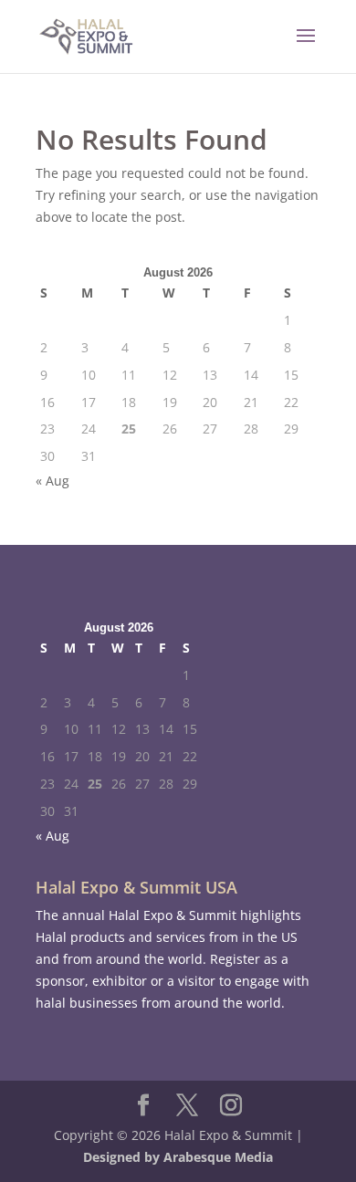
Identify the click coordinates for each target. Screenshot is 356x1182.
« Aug (52, 480)
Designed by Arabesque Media (178, 1157)
